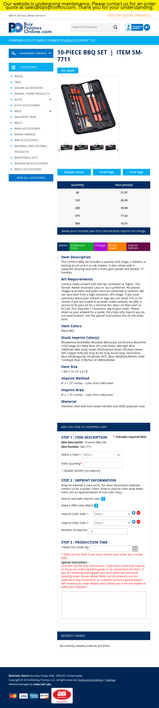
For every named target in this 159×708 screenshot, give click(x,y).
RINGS (19, 76)
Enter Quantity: (72, 463)
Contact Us (86, 40)
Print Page (136, 172)
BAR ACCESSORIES (26, 140)
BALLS (18, 123)
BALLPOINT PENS (25, 117)
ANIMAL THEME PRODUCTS (32, 93)
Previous (59, 150)
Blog (72, 40)
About (23, 40)
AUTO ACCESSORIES (27, 105)
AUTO (15, 99)
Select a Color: (71, 454)
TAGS (18, 82)
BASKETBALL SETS (26, 157)
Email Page (107, 172)
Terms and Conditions (90, 680)
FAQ (65, 40)
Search (115, 27)
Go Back (67, 70)
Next (117, 150)
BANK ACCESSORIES (27, 128)
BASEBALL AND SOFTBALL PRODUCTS (31, 149)
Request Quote (74, 172)
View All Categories (31, 178)
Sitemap (110, 680)
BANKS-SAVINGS (25, 134)
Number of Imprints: (74, 530)
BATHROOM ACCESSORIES (31, 163)
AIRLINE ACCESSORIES (29, 88)
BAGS (15, 111)
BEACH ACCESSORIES (28, 169)
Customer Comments (45, 40)
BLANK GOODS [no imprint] (82, 471)
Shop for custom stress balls (129, 15)
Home (13, 40)
